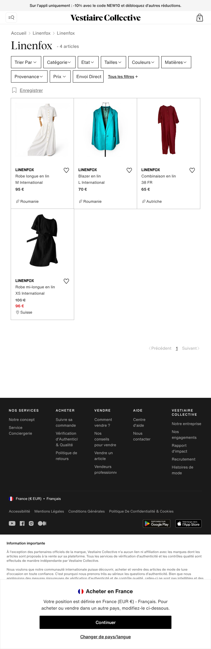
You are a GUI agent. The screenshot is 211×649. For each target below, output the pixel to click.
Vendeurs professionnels (108, 469)
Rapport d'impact (179, 448)
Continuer (106, 622)
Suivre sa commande (66, 422)
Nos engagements (184, 434)
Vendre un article (104, 456)
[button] (200, 17)
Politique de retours (66, 456)
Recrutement (183, 459)
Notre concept (22, 420)
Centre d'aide (139, 422)
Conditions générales (86, 511)
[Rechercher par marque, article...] (11, 17)
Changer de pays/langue (105, 636)
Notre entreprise (186, 424)
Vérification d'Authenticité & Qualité (68, 439)
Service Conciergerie (20, 430)
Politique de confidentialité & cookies (141, 511)
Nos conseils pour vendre (105, 439)
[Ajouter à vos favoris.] (66, 170)
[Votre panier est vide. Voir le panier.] (200, 17)
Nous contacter (141, 436)
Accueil (18, 33)
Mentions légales (49, 511)
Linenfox (42, 33)
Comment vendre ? (103, 422)
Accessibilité (19, 511)
